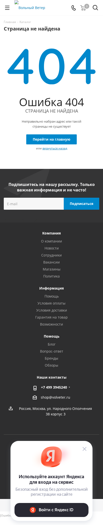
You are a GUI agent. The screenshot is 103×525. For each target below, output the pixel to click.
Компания (51, 233)
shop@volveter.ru (55, 397)
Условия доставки (51, 310)
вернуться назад (54, 148)
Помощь (51, 296)
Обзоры (51, 365)
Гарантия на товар (51, 317)
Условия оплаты (52, 303)
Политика (51, 276)
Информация (51, 288)
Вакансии (51, 262)
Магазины (51, 269)
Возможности (51, 324)
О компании (51, 241)
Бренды (51, 358)
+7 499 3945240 (54, 387)
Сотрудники (51, 255)
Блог (52, 344)
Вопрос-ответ (51, 351)
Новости (51, 248)
